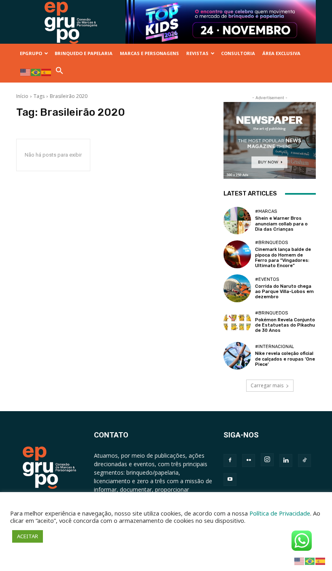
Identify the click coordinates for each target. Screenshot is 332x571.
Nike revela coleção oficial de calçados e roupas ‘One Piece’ (285, 359)
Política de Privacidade (279, 513)
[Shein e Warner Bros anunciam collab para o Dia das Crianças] (237, 220)
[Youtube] (229, 479)
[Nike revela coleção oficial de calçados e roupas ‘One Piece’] (237, 355)
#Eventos (267, 279)
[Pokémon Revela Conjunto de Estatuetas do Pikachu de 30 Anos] (237, 322)
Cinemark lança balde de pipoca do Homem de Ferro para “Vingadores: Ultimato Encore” (283, 257)
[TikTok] (304, 460)
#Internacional (274, 346)
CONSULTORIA (238, 53)
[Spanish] (46, 72)
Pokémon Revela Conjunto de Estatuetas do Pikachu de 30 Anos (285, 325)
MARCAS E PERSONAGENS (149, 53)
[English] (25, 72)
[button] (59, 73)
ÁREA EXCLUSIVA (281, 53)
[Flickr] (248, 460)
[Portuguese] (36, 72)
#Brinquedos (271, 242)
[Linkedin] (285, 460)
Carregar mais (267, 385)
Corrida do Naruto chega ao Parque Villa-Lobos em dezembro (284, 291)
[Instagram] (267, 459)
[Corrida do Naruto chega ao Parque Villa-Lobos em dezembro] (237, 288)
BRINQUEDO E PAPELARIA (84, 53)
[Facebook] (229, 460)
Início (22, 96)
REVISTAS (197, 53)
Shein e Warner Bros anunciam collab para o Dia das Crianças (281, 223)
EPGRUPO (31, 53)
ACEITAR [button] (27, 536)
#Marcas (266, 211)
